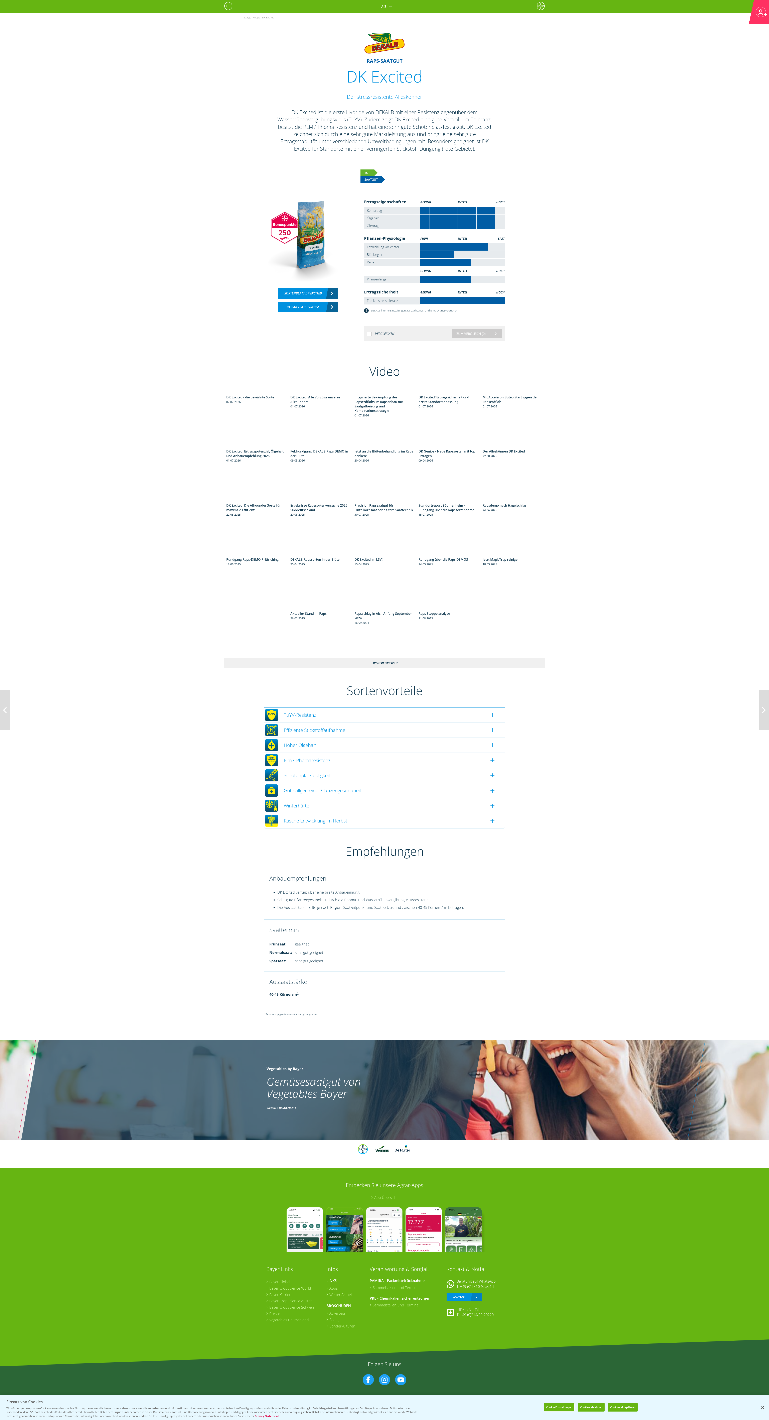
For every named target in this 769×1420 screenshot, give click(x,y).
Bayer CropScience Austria (291, 1300)
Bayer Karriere (281, 1294)
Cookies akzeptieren (622, 1407)
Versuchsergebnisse (303, 307)
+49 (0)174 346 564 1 (477, 1286)
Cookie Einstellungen (559, 1407)
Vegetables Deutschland (289, 1319)
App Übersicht (386, 1197)
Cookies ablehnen (591, 1407)
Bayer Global (279, 1281)
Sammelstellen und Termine (396, 1287)
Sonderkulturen (342, 1326)
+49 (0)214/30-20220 (477, 1314)
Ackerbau (337, 1313)
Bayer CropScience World (290, 1288)
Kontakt (458, 1297)
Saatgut (335, 1319)
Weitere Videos (384, 663)
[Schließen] (762, 1407)
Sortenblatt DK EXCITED (303, 293)
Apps (333, 1288)
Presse (274, 1313)
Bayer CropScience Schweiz (291, 1307)
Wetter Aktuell (340, 1294)
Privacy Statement (267, 1416)
